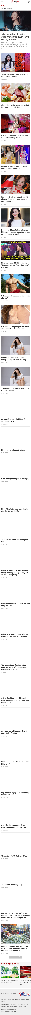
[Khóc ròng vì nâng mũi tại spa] (15, 437)
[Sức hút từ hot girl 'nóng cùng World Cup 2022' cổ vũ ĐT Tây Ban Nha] (15, 21)
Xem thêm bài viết (15, 957)
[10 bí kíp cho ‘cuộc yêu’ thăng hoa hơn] (15, 527)
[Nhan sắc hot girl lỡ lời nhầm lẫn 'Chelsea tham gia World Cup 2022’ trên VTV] (15, 250)
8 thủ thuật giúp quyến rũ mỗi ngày (15, 479)
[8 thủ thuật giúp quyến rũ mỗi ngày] (15, 466)
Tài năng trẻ (5, 79)
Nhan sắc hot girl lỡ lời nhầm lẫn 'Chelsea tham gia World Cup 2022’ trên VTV (15, 265)
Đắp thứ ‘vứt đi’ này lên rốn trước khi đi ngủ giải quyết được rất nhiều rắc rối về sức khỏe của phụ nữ (15, 915)
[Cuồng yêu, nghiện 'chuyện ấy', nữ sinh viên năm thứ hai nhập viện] (15, 622)
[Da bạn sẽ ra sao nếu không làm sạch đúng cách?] (15, 406)
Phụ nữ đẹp (4, 110)
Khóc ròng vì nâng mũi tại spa (13, 450)
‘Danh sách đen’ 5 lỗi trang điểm (14, 856)
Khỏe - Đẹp (4, 301)
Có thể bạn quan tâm (10, 964)
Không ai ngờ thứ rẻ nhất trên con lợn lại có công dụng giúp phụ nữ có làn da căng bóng (14, 573)
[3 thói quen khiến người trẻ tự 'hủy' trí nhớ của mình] (15, 376)
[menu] (2, 1)
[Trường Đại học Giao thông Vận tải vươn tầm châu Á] (10, 972)
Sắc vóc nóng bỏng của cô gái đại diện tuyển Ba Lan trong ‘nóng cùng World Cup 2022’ (15, 199)
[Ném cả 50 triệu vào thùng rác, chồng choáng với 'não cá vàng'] (15, 345)
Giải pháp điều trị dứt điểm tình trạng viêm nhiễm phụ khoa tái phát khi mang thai (15, 700)
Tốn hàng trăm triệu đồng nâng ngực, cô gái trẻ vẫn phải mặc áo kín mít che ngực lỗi (14, 667)
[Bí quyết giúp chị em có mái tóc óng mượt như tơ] (15, 591)
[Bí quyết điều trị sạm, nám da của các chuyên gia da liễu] (15, 496)
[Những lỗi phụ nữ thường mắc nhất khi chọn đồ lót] (15, 749)
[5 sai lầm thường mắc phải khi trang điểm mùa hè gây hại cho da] (15, 812)
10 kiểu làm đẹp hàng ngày (11, 885)
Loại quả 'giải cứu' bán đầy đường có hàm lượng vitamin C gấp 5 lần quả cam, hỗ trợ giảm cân (14, 948)
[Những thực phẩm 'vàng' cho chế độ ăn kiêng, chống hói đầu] (15, 92)
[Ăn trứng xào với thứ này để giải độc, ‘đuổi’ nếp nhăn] (15, 718)
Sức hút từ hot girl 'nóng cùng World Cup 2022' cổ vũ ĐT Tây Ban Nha (15, 37)
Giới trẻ (3, 140)
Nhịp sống (4, 797)
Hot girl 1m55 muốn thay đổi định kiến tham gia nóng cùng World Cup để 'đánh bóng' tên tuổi (15, 232)
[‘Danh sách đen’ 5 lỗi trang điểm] (15, 843)
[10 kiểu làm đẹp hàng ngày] (15, 872)
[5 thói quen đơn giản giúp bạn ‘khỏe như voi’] (15, 283)
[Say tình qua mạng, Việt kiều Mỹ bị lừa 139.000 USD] (15, 780)
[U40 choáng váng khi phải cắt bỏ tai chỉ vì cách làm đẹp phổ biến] (15, 314)
